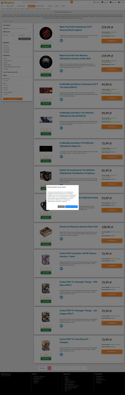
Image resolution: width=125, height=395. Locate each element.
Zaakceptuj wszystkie (71, 206)
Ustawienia (61, 206)
